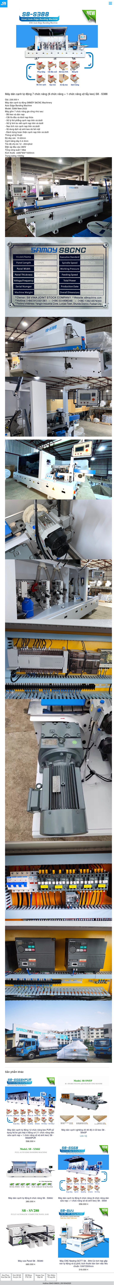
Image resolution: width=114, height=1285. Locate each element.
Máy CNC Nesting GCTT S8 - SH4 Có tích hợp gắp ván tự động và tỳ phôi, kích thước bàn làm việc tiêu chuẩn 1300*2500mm (83, 1263)
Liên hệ (83, 1135)
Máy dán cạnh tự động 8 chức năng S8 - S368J (30, 1197)
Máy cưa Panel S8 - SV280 (30, 1260)
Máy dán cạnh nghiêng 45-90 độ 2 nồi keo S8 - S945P (83, 1131)
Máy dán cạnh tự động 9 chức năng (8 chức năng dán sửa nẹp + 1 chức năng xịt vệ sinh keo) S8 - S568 (83, 1199)
